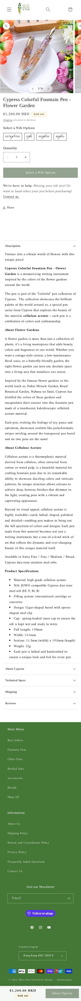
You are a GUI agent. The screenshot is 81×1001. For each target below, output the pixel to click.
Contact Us (15, 871)
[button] (9, 9)
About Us (14, 824)
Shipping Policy (18, 833)
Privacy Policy (17, 852)
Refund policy (64, 980)
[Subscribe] (68, 898)
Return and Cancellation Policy (28, 842)
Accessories (15, 778)
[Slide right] (48, 89)
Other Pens (15, 759)
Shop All (13, 797)
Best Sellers (15, 740)
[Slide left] (33, 89)
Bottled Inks (16, 769)
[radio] (12, 136)
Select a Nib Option (19, 128)
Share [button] (10, 207)
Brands (12, 787)
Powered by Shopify (42, 980)
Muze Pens (25, 980)
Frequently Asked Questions (26, 861)
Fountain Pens (17, 749)
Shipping (7, 120)
